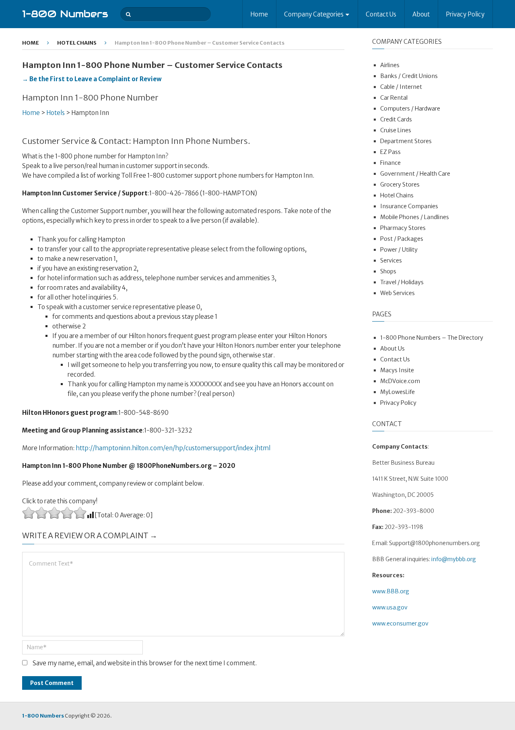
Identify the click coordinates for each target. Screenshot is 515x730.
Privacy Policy (465, 14)
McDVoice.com (400, 381)
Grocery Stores (400, 184)
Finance (390, 162)
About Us (392, 348)
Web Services (397, 293)
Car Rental (394, 97)
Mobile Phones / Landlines (414, 217)
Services (391, 260)
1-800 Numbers (65, 14)
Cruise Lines (395, 130)
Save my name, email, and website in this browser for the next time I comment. (145, 663)
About (421, 14)
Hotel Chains (77, 42)
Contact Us (381, 14)
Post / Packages (401, 238)
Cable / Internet (401, 86)
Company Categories (314, 14)
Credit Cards (396, 119)
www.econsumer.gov (400, 623)
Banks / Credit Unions (409, 76)
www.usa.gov (390, 607)
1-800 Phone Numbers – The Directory (431, 337)
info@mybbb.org (453, 559)
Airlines (390, 65)
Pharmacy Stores (403, 228)
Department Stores (406, 141)
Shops (388, 271)
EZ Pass (390, 152)
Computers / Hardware (410, 108)
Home (259, 14)
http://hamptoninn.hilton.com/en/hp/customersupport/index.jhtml (173, 448)
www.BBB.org (390, 591)
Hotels (55, 113)
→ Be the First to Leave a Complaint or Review (92, 79)
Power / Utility (399, 249)
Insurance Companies (409, 206)
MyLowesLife (397, 392)
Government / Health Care (415, 173)
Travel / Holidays (402, 282)
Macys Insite (397, 370)
